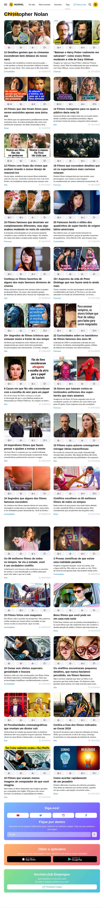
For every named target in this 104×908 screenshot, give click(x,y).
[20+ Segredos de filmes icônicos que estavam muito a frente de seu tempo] (27, 316)
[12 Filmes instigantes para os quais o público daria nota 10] (77, 89)
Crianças (57, 71)
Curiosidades (9, 71)
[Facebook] (86, 815)
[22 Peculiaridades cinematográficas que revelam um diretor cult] (27, 705)
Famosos (57, 185)
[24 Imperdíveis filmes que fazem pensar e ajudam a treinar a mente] (27, 425)
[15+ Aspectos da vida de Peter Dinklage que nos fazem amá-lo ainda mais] (77, 259)
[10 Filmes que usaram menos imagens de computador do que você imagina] (27, 758)
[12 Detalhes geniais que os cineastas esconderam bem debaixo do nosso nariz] (27, 33)
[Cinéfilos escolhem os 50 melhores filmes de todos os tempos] (77, 479)
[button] (9, 48)
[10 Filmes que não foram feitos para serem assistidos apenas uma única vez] (27, 89)
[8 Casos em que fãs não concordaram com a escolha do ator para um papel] (27, 369)
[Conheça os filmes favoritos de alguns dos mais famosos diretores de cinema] (27, 259)
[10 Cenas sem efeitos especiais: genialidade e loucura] (27, 648)
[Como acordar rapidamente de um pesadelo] (77, 758)
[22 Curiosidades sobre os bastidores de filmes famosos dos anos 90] (77, 316)
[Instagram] (63, 815)
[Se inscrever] (94, 834)
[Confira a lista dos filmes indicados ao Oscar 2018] (77, 705)
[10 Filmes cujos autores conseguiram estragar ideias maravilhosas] (77, 425)
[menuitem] (32, 4)
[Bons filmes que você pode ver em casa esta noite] (77, 595)
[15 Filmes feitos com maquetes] (27, 595)
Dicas (6, 128)
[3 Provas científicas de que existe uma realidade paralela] (77, 539)
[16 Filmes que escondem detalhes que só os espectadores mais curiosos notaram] (77, 146)
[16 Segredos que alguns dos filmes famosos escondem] (27, 479)
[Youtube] (18, 815)
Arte (55, 125)
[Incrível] (16, 4)
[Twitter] (40, 815)
